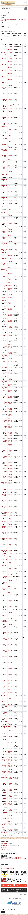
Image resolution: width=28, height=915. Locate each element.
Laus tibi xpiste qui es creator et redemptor (10, 485)
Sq (1, 35)
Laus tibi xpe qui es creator (10, 89)
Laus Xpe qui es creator (10, 260)
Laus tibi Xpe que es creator (10, 373)
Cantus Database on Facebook (7, 868)
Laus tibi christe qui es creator (10, 491)
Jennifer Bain (4, 845)
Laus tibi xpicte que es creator (10, 245)
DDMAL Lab (3, 847)
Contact (4, 866)
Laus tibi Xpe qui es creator (10, 84)
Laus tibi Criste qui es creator (10, 223)
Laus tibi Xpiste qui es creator (10, 573)
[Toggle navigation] (25, 2)
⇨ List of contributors (6, 849)
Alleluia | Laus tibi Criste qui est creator (10, 729)
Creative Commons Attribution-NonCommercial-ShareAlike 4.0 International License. (13, 859)
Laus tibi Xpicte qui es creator (10, 404)
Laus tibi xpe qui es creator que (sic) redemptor (10, 111)
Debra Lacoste (4, 843)
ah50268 (8, 36)
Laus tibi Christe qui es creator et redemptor (10, 157)
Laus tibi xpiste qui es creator (10, 692)
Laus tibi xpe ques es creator (10, 437)
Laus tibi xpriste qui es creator (10, 105)
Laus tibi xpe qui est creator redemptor (10, 170)
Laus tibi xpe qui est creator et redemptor (10, 341)
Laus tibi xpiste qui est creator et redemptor (10, 279)
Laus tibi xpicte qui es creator (10, 297)
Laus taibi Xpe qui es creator (10, 656)
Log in (3, 911)
